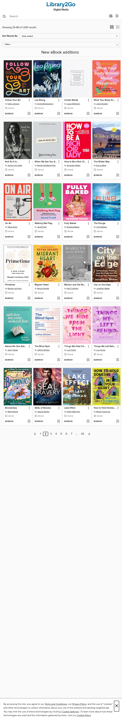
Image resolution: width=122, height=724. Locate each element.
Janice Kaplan (102, 104)
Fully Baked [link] (70, 223)
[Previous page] (35, 434)
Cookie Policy (84, 715)
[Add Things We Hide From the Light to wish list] (88, 360)
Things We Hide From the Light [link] (75, 346)
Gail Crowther (72, 288)
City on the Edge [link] (102, 284)
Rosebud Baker (73, 227)
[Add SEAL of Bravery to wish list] (58, 421)
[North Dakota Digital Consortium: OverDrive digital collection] (61, 6)
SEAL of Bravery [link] (43, 408)
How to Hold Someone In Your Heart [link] (105, 408)
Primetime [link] (10, 284)
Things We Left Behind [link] (105, 346)
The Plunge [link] (99, 223)
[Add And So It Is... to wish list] (29, 175)
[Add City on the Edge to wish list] (117, 298)
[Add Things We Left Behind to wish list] (117, 360)
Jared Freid (41, 227)
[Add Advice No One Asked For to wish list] (29, 360)
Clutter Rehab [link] (71, 100)
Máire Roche (13, 412)
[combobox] (55, 16)
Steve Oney (12, 227)
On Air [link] (8, 223)
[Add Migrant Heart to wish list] (58, 298)
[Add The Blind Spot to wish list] (58, 360)
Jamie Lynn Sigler (15, 165)
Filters (7, 44)
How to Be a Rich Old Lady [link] (75, 161)
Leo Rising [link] (40, 100)
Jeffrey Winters (43, 350)
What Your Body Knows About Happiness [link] (105, 100)
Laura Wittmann (73, 104)
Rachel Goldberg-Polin (46, 165)
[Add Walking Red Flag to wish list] (58, 237)
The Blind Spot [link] (42, 346)
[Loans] (111, 16)
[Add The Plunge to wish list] (117, 237)
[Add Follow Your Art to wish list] (29, 114)
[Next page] (89, 434)
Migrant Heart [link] (42, 284)
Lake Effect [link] (69, 408)
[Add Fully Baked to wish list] (88, 237)
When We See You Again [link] (46, 161)
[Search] (4, 16)
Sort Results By (10, 36)
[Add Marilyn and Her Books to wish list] (88, 298)
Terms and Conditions (56, 704)
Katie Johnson (13, 104)
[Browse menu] (117, 16)
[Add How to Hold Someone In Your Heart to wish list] (117, 421)
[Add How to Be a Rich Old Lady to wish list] (88, 175)
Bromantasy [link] (11, 408)
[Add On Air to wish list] (29, 237)
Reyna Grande (43, 288)
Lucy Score (71, 350)
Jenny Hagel (13, 350)
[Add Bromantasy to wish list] (29, 421)
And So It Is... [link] (11, 161)
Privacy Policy (79, 704)
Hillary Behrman (73, 412)
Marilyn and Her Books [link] (75, 284)
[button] (112, 27)
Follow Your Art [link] (13, 100)
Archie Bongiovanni (45, 104)
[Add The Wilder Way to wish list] (117, 175)
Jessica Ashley (43, 412)
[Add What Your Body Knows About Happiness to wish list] (117, 114)
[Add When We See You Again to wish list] (58, 175)
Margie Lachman (15, 288)
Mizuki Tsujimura (103, 412)
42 (82, 433)
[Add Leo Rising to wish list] (58, 114)
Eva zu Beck (101, 165)
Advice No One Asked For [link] (16, 346)
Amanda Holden (73, 165)
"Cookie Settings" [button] (70, 711)
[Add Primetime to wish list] (29, 298)
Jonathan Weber (103, 288)
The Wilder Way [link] (102, 161)
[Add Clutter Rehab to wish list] (88, 114)
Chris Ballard (101, 227)
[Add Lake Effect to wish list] (88, 421)
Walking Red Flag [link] (43, 223)
